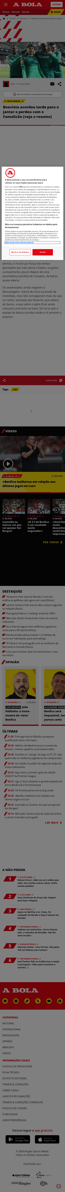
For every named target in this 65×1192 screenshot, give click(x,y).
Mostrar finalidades (20, 252)
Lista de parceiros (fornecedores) (19, 242)
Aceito (43, 252)
